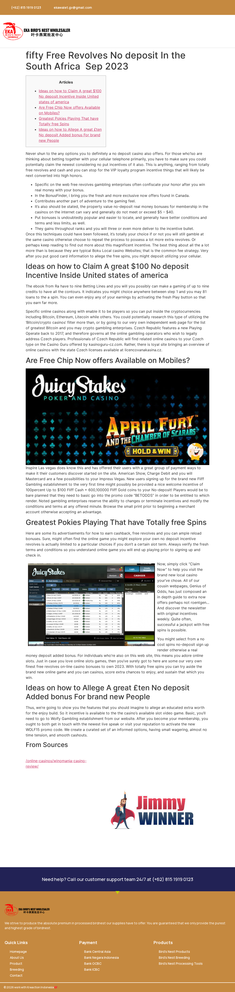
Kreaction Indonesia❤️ (42, 987)
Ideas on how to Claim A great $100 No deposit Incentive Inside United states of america (70, 96)
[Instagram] (200, 7)
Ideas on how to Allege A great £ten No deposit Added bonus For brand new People (70, 135)
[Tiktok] (227, 7)
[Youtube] (209, 7)
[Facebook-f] (191, 7)
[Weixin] (218, 7)
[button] (229, 31)
